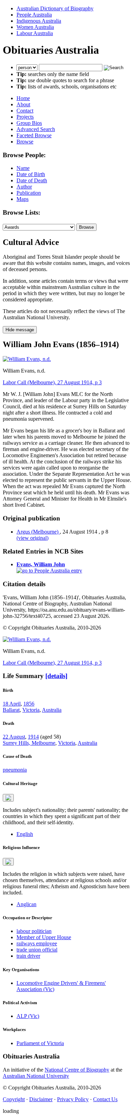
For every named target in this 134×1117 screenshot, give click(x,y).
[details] (56, 675)
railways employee (36, 943)
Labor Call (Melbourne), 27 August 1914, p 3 (52, 382)
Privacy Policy (73, 1099)
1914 (33, 737)
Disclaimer (41, 1099)
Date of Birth (30, 174)
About (23, 104)
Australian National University (36, 1076)
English (24, 834)
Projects (25, 117)
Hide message (19, 329)
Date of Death (31, 180)
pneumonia (15, 770)
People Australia (34, 15)
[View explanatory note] (8, 798)
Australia (52, 710)
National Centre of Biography (77, 1070)
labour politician (34, 931)
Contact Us (105, 1099)
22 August (14, 737)
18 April (12, 704)
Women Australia (35, 27)
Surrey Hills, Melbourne (29, 743)
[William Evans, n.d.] (27, 359)
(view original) (32, 538)
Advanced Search (35, 129)
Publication (28, 193)
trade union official (36, 950)
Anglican (26, 904)
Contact (24, 111)
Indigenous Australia (38, 21)
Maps (22, 199)
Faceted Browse (34, 135)
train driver (28, 956)
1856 (28, 704)
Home (23, 98)
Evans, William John (40, 564)
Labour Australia (34, 33)
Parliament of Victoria (40, 1043)
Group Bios (29, 123)
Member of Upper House (43, 937)
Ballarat (11, 710)
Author (24, 187)
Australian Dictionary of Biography (54, 8)
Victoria (31, 710)
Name (23, 168)
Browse (24, 141)
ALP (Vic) (27, 1016)
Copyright (14, 1099)
